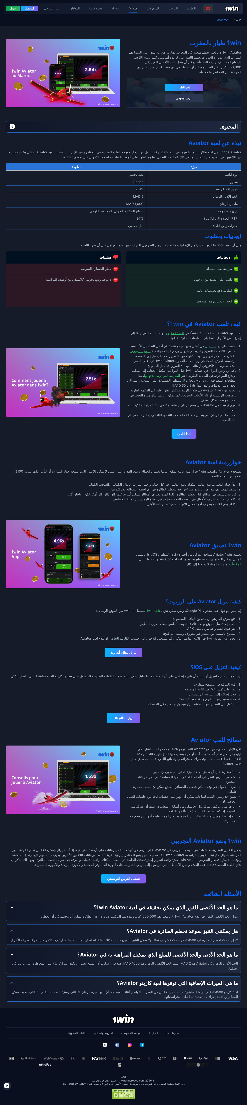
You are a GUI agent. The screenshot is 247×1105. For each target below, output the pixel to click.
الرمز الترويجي (52, 8)
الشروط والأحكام (103, 1033)
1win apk (153, 611)
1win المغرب (175, 333)
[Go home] (232, 8)
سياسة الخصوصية (131, 1033)
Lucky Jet (95, 8)
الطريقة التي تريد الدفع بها (162, 376)
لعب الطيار (184, 87)
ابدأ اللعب (184, 434)
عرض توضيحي (184, 98)
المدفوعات (153, 8)
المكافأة (75, 8)
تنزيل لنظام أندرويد (123, 652)
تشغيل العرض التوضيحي (123, 879)
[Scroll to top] (7, 1086)
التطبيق (191, 8)
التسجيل (173, 8)
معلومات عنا (173, 1033)
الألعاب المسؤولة (76, 1033)
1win (237, 20)
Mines (115, 8)
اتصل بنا (153, 1033)
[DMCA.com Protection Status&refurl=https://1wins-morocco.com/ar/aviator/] (123, 1094)
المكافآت (235, 564)
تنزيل (13, 8)
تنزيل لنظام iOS (123, 718)
